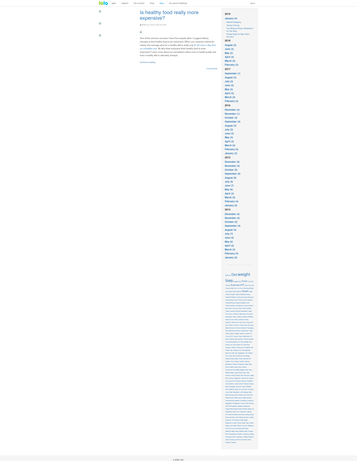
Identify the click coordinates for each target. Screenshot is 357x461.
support (124, 3)
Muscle (232, 333)
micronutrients (229, 384)
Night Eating (235, 431)
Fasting (246, 384)
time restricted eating (231, 414)
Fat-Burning (246, 345)
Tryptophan (239, 437)
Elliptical (233, 297)
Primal (239, 300)
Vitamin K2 (245, 378)
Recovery (246, 375)
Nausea (232, 339)
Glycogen (228, 347)
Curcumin (244, 426)
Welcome (228, 275)
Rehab (251, 288)
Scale (251, 331)
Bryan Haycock (241, 381)
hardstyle (244, 328)
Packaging (250, 328)
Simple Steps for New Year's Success (237, 35)
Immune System (248, 306)
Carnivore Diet (239, 440)
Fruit (246, 353)
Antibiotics (250, 381)
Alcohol (227, 345)
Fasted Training (242, 409)
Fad (226, 428)
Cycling (239, 297)
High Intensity (239, 339)
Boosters (232, 417)
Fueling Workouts (230, 303)
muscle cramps (238, 384)
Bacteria (247, 361)
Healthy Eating (229, 359)
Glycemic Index (240, 387)
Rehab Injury (237, 398)
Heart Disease (249, 403)
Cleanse (231, 367)
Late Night (236, 370)
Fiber (226, 389)
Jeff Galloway (244, 392)
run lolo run (236, 325)
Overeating (243, 401)
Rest (242, 375)
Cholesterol (241, 364)
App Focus (248, 285)
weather (249, 308)
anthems (241, 320)
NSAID (239, 426)
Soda (240, 336)
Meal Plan (234, 288)
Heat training (239, 417)
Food (244, 281)
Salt (226, 331)
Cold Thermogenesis (231, 406)
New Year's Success (231, 308)
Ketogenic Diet (248, 347)
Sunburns (228, 420)
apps (114, 3)
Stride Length (241, 423)
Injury (247, 423)
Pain (238, 412)
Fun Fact (240, 288)
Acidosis (250, 431)
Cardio (227, 294)
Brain (234, 437)
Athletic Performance (237, 347)
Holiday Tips (229, 350)
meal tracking (229, 300)
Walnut (227, 426)
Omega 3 (236, 361)
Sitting (242, 342)
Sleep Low (251, 409)
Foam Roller (228, 392)
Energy (227, 409)
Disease (235, 364)
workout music (229, 320)
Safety (252, 423)
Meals (235, 342)
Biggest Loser (244, 370)
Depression (228, 423)
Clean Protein (242, 308)
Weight (237, 333)
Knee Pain (250, 395)
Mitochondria (233, 409)
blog (162, 3)
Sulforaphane (236, 403)
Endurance (239, 356)
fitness (246, 320)
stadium (233, 322)
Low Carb (233, 345)
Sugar (250, 291)
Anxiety (234, 423)
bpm (241, 322)
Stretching (246, 288)
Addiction (228, 431)
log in (252, 3)
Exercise (235, 285)
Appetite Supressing (244, 406)
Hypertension (245, 331)
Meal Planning (229, 395)
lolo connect (139, 3)
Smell (249, 440)
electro (236, 320)
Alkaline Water (243, 431)
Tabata (234, 317)
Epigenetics (228, 412)
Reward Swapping (233, 22)
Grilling (252, 434)
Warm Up (238, 389)
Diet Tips (234, 353)
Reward (233, 442)
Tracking (227, 285)
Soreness (251, 389)
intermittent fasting (243, 414)
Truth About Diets (230, 291)
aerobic (251, 417)
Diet (234, 274)
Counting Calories (248, 339)
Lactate (236, 373)
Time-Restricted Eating (241, 428)
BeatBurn (231, 389)
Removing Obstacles (247, 297)
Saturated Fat (247, 359)
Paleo (235, 300)
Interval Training (230, 440)
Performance (229, 370)
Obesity (241, 333)
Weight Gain (248, 342)
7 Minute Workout (248, 437)
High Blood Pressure (234, 331)
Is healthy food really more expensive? (169, 14)
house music (244, 325)
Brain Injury (242, 373)
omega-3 (251, 378)
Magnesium (237, 378)
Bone (226, 434)
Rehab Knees (229, 398)
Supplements (237, 281)
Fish (232, 361)
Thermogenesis (245, 350)
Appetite (236, 401)
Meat (245, 440)
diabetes (250, 317)
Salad (238, 345)
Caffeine (249, 412)
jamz (237, 322)
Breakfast (248, 387)
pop (252, 325)
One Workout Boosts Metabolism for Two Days (239, 29)
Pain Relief (233, 426)
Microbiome (228, 364)
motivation (236, 314)
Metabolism (236, 392)
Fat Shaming (229, 342)
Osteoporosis (233, 434)
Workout (238, 291)
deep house (242, 314)
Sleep (246, 364)
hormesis (246, 417)
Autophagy (232, 387)
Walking (242, 294)
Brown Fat (228, 353)
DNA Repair (244, 420)
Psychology (246, 356)
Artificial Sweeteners (242, 311)
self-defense (239, 306)
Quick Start (232, 356)
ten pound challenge (178, 3)
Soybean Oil (248, 333)
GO (238, 342)
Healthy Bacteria (247, 398)
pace (244, 322)
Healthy (242, 361)
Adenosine (243, 412)
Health (245, 291)
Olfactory (228, 442)
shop (152, 3)
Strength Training (235, 294)
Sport (236, 367)
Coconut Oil (228, 336)
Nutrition (232, 306)
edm (249, 325)
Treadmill (228, 297)
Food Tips (250, 281)
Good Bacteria (229, 401)
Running (247, 294)
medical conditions (242, 317)
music (230, 314)
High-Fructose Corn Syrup (233, 328)
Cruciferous (246, 434)
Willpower (251, 426)
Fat (241, 345)
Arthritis (239, 434)
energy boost (246, 336)
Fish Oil (234, 381)
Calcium (231, 378)
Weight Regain (229, 373)
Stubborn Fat (237, 350)
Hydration (250, 300)
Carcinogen (228, 437)
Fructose (235, 336)
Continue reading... (148, 62)
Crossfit (244, 300)
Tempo (231, 325)
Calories (227, 361)
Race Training (242, 367)
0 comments (211, 68)
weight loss (237, 277)
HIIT (242, 285)
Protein (227, 333)
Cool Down (244, 389)
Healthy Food (242, 395)
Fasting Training (232, 25)
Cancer (243, 403)
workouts (228, 322)
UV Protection (235, 420)
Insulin (236, 395)
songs (248, 322)
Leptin (250, 370)
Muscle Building (240, 303)
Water (234, 412)
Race (250, 392)
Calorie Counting (230, 311)
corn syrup (228, 381)
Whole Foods (238, 359)
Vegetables (241, 353)
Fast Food (231, 428)
